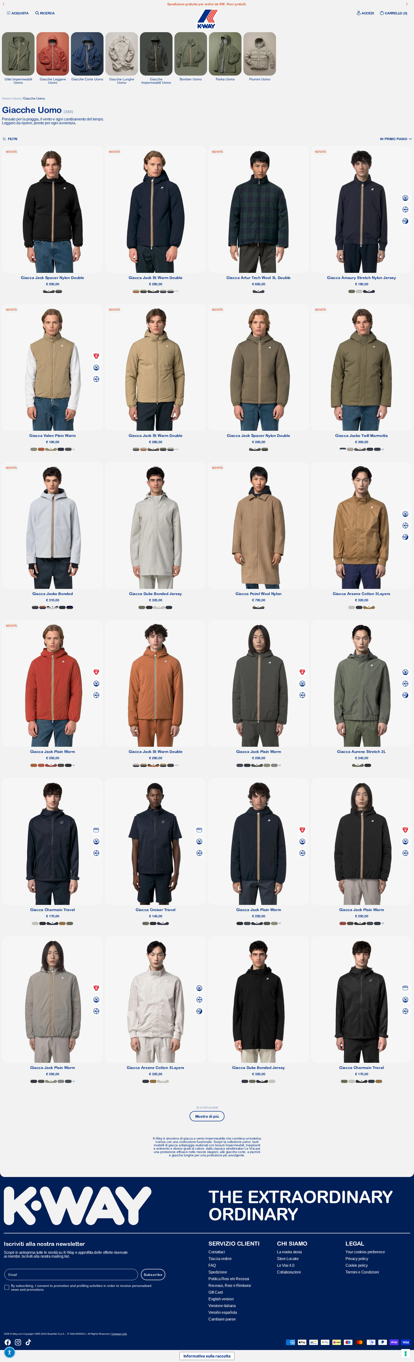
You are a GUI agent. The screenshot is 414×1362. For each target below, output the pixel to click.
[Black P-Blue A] (370, 449)
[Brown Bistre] (369, 607)
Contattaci (216, 1252)
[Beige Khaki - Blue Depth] (143, 291)
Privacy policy (356, 1259)
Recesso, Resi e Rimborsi (229, 1286)
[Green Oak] (33, 449)
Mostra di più (207, 1116)
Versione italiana (222, 1306)
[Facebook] (8, 1342)
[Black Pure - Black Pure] (149, 607)
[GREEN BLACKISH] (68, 449)
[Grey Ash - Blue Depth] (52, 607)
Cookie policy (356, 1265)
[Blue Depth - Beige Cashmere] (163, 291)
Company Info (119, 1333)
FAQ (212, 1265)
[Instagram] (18, 1342)
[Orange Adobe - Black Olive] (153, 765)
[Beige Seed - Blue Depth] (163, 765)
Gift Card (215, 1292)
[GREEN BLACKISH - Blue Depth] (35, 607)
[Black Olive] (60, 765)
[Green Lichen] (351, 291)
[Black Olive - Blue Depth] (170, 765)
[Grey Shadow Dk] (68, 1081)
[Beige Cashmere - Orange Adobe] (136, 291)
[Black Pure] (42, 923)
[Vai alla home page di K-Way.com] (207, 19)
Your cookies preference (365, 1252)
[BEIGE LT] (359, 291)
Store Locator (288, 1259)
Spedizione (217, 1272)
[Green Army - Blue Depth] (58, 291)
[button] (396, 139)
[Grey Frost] (274, 765)
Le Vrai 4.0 (285, 1265)
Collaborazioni (289, 1272)
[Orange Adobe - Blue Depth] (42, 607)
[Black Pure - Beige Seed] (143, 765)
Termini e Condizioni (362, 1272)
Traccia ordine (220, 1259)
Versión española (222, 1312)
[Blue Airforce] (239, 765)
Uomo (17, 98)
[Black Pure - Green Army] (49, 291)
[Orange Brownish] (41, 765)
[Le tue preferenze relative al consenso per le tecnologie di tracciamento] (405, 1353)
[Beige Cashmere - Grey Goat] (350, 449)
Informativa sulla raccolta (207, 1356)
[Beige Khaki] (51, 449)
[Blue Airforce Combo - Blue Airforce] (342, 449)
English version (221, 1299)
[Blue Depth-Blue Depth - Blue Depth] (69, 607)
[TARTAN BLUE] (258, 291)
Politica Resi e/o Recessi (228, 1279)
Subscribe (153, 1274)
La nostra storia (289, 1252)
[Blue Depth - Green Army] (153, 291)
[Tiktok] (28, 1342)
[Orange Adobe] (41, 449)
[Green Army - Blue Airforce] (360, 449)
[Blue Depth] (369, 291)
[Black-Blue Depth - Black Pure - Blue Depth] (62, 607)
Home (6, 98)
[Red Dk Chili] (51, 765)
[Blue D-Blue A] (377, 449)
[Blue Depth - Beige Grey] (170, 291)
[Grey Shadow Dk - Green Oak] (136, 449)
